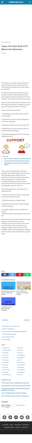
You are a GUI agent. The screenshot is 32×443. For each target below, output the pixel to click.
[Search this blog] (30, 2)
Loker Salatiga (20, 367)
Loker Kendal (20, 347)
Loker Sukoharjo (21, 372)
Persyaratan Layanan (9, 427)
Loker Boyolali (5, 355)
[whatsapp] (27, 274)
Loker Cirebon (5, 362)
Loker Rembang (20, 365)
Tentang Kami (18, 424)
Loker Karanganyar (6, 374)
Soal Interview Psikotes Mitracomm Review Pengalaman (17, 161)
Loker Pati (19, 360)
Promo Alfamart (6, 339)
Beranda (11, 424)
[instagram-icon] (16, 417)
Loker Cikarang (5, 360)
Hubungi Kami (25, 424)
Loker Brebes (5, 357)
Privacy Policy (24, 427)
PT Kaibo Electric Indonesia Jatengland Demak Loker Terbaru (15, 383)
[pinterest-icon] (28, 417)
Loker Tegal (20, 374)
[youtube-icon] (22, 417)
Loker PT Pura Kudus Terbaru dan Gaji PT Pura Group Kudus (15, 396)
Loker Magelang (21, 355)
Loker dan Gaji (16, 2)
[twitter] (12, 274)
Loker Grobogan (6, 369)
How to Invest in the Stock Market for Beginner (14, 331)
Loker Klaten (20, 350)
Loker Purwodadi (21, 362)
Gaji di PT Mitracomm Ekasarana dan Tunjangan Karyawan (17, 158)
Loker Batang (5, 352)
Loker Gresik (5, 367)
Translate (7, 407)
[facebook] (5, 274)
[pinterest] (19, 274)
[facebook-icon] (4, 417)
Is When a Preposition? (8, 329)
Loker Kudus (20, 352)
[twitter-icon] (10, 417)
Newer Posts (5, 320)
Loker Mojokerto (21, 357)
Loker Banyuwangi (6, 350)
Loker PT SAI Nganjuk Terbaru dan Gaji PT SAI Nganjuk (13, 393)
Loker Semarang (21, 369)
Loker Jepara (5, 372)
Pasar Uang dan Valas (8, 337)
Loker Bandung (5, 347)
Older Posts (26, 320)
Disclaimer (17, 427)
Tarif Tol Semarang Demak (9, 334)
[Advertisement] (16, 23)
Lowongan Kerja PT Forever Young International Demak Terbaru (15, 385)
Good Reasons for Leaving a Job (10, 326)
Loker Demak (5, 365)
